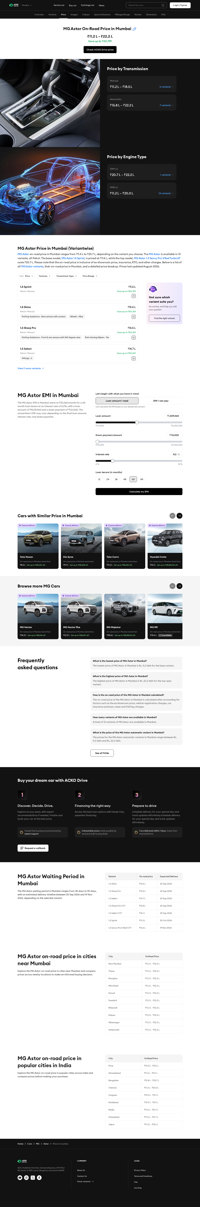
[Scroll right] (179, 516)
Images (74, 14)
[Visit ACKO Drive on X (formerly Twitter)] (32, 1177)
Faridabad (113, 1102)
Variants (52, 14)
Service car (59, 5)
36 (116, 479)
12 (99, 479)
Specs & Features (102, 14)
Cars (29, 1143)
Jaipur (111, 1124)
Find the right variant (164, 318)
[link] (38, 538)
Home (20, 1143)
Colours (85, 14)
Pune (110, 1065)
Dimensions (151, 14)
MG (37, 1143)
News (101, 5)
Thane (111, 971)
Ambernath (113, 1029)
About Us (81, 1170)
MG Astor (23, 254)
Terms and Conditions (143, 1176)
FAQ (163, 14)
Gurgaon (112, 1095)
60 (133, 479)
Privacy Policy (140, 1170)
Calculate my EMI (139, 491)
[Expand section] (92, 1181)
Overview (39, 14)
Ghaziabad (113, 1117)
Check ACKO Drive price (100, 49)
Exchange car (87, 5)
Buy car (72, 5)
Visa (136, 1182)
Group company (84, 1181)
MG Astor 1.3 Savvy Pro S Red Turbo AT (157, 258)
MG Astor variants (32, 266)
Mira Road (113, 985)
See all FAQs (102, 753)
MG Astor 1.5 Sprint (72, 258)
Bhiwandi (112, 1007)
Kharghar (113, 978)
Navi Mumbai (114, 963)
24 (107, 479)
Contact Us (82, 1176)
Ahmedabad (114, 1073)
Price (63, 14)
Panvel (111, 993)
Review (138, 14)
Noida (111, 1109)
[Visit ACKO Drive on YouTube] (20, 1177)
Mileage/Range (122, 14)
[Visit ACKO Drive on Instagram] (26, 1177)
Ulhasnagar (114, 1022)
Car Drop (138, 1188)
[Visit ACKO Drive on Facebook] (39, 1177)
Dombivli (112, 1000)
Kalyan (111, 1015)
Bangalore (113, 1080)
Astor (46, 1143)
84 (141, 479)
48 (124, 479)
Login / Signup (180, 5)
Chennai (112, 1087)
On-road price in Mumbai (30, 561)
